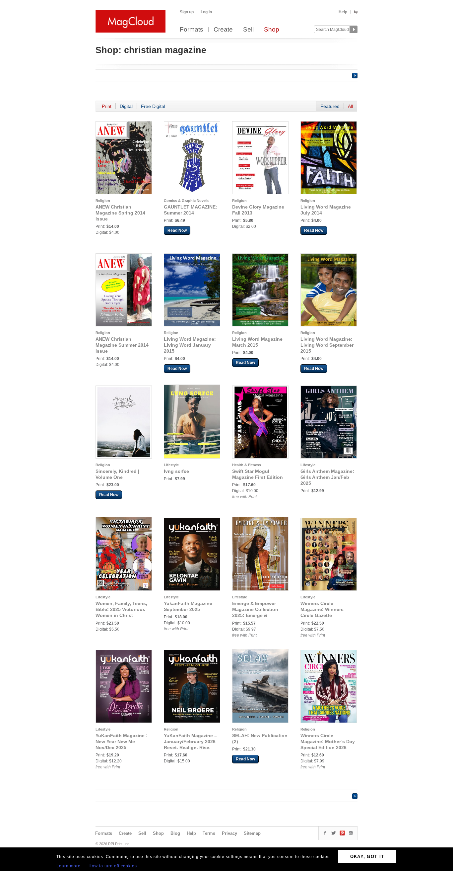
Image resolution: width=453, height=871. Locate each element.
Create (223, 30)
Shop (271, 30)
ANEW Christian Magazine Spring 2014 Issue (120, 212)
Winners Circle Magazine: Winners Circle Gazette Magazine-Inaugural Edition (322, 615)
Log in (206, 12)
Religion (103, 201)
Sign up (187, 12)
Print (106, 106)
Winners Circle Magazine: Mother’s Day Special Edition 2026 (327, 741)
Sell (248, 30)
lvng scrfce (176, 471)
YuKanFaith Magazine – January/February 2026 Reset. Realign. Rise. (190, 741)
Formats (191, 30)
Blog (175, 833)
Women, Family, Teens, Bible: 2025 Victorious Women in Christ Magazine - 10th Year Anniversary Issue (121, 615)
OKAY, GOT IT (367, 856)
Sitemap (252, 833)
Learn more (68, 866)
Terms (209, 833)
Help (343, 12)
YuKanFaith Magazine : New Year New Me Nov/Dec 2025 (122, 741)
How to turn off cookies (113, 866)
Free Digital (153, 106)
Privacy (229, 833)
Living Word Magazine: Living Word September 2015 (327, 345)
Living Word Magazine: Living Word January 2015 (190, 345)
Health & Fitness (246, 465)
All (350, 106)
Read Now (177, 230)
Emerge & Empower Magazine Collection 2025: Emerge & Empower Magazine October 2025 (255, 615)
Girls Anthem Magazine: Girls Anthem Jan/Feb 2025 (327, 477)
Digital (126, 106)
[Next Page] (354, 75)
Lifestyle (171, 465)
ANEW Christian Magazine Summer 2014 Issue (122, 345)
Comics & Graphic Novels (186, 201)
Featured (330, 106)
